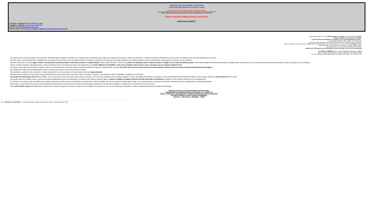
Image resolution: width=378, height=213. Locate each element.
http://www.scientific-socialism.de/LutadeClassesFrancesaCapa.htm (45, 29)
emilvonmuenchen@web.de (30, 27)
